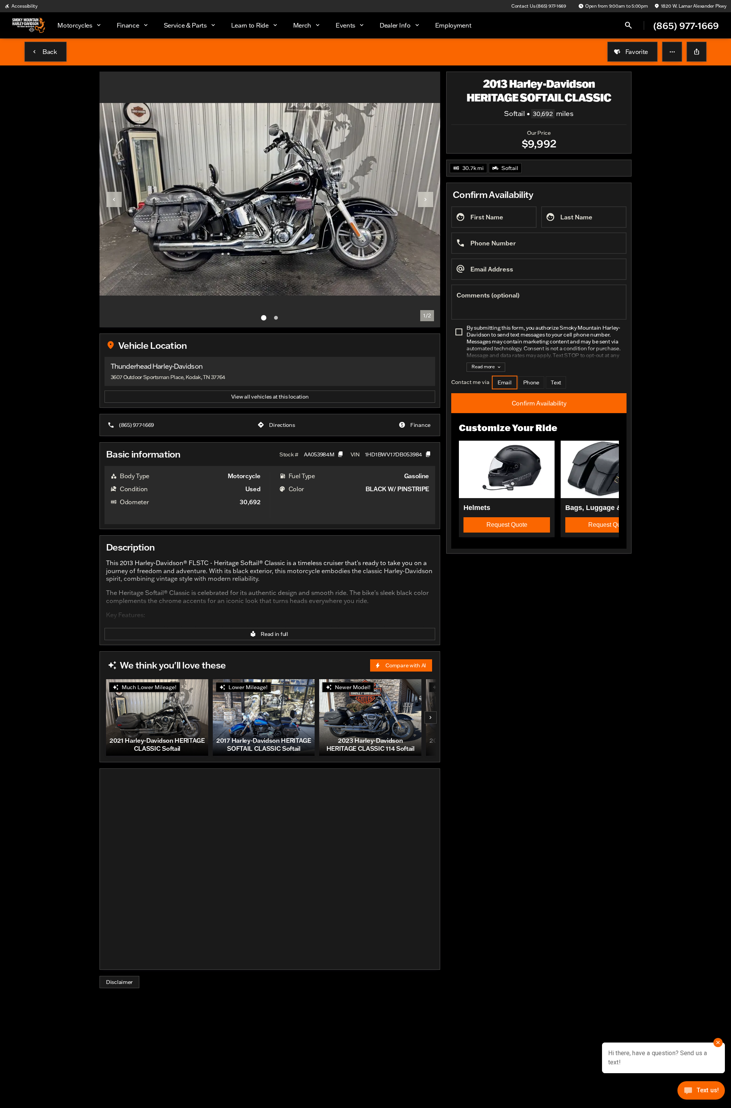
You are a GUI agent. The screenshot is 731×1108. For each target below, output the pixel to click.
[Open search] (628, 25)
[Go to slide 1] (263, 317)
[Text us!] (701, 1092)
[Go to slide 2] (276, 317)
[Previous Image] (114, 199)
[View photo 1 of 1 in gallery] (270, 199)
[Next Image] (425, 199)
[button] (672, 52)
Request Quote (506, 524)
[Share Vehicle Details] (697, 52)
